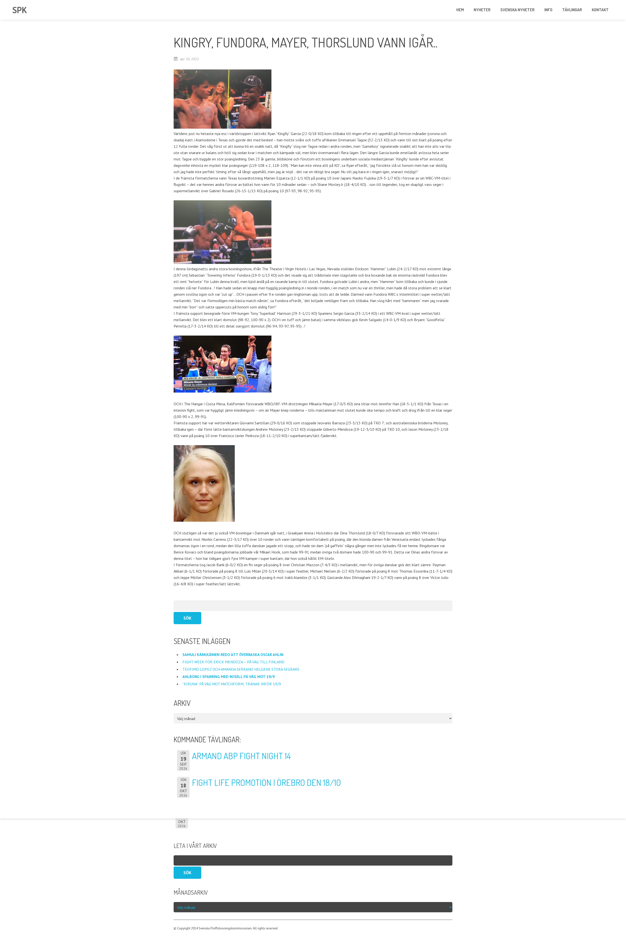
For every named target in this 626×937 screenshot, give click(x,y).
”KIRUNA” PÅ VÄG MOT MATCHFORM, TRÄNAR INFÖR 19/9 (232, 683)
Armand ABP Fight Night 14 (241, 755)
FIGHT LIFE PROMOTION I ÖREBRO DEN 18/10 (266, 782)
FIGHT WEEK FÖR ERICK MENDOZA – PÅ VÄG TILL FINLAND (233, 661)
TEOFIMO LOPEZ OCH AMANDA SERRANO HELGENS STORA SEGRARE (241, 669)
